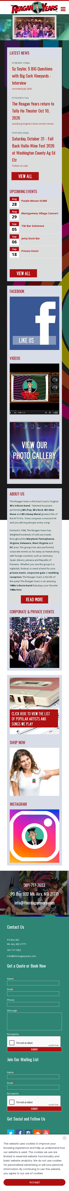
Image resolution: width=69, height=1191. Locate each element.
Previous (19, 27)
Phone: (11, 999)
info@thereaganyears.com (35, 902)
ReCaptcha (12, 1034)
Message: (12, 1010)
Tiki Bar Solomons (32, 226)
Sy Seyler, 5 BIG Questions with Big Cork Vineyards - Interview (32, 75)
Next (49, 27)
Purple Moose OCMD (34, 200)
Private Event (30, 251)
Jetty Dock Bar (30, 238)
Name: (11, 978)
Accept (34, 1182)
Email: (11, 989)
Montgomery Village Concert (39, 213)
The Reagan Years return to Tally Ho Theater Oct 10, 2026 (33, 110)
